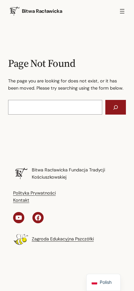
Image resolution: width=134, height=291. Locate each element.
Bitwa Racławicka (42, 11)
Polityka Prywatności (34, 193)
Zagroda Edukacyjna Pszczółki (63, 239)
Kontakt (21, 200)
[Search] (115, 107)
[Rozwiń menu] (122, 11)
